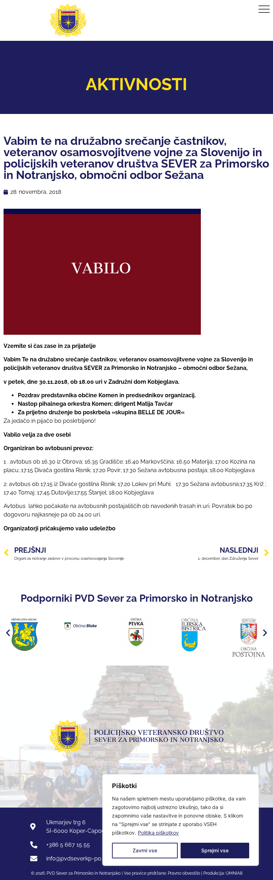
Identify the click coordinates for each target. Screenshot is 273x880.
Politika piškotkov (158, 833)
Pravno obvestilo (183, 873)
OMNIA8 (234, 873)
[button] (8, 632)
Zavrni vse (145, 850)
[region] (180, 820)
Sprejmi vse (215, 850)
